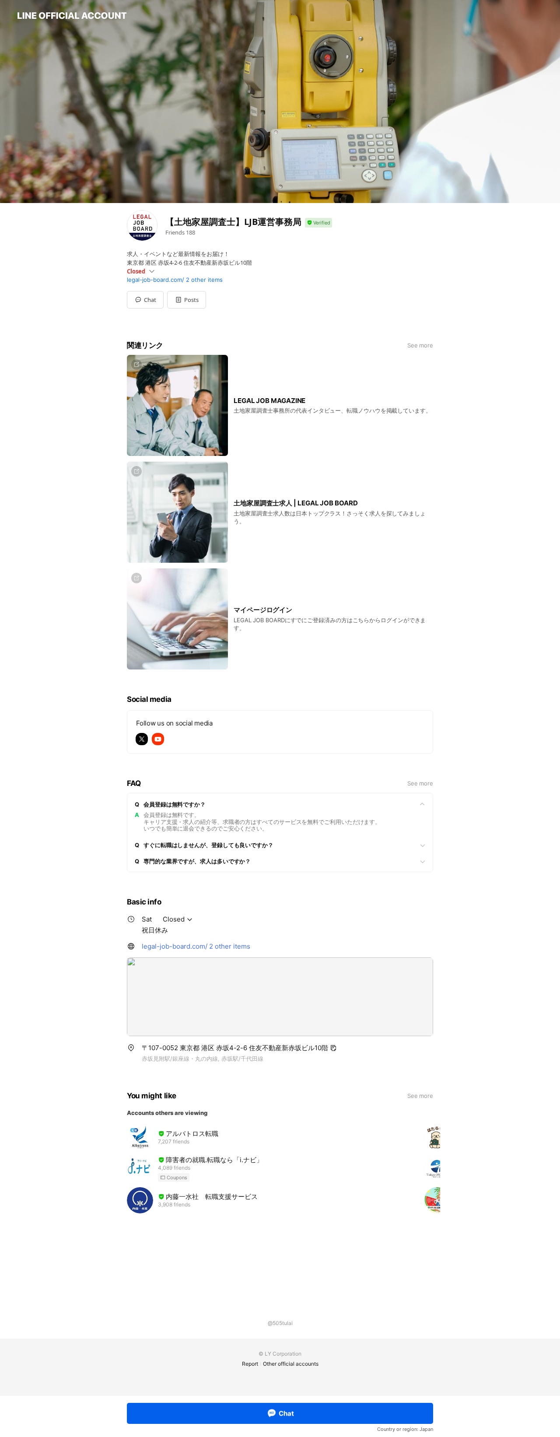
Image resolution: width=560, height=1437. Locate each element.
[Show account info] (318, 223)
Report (250, 1363)
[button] (186, 299)
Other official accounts (290, 1363)
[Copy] (333, 1048)
